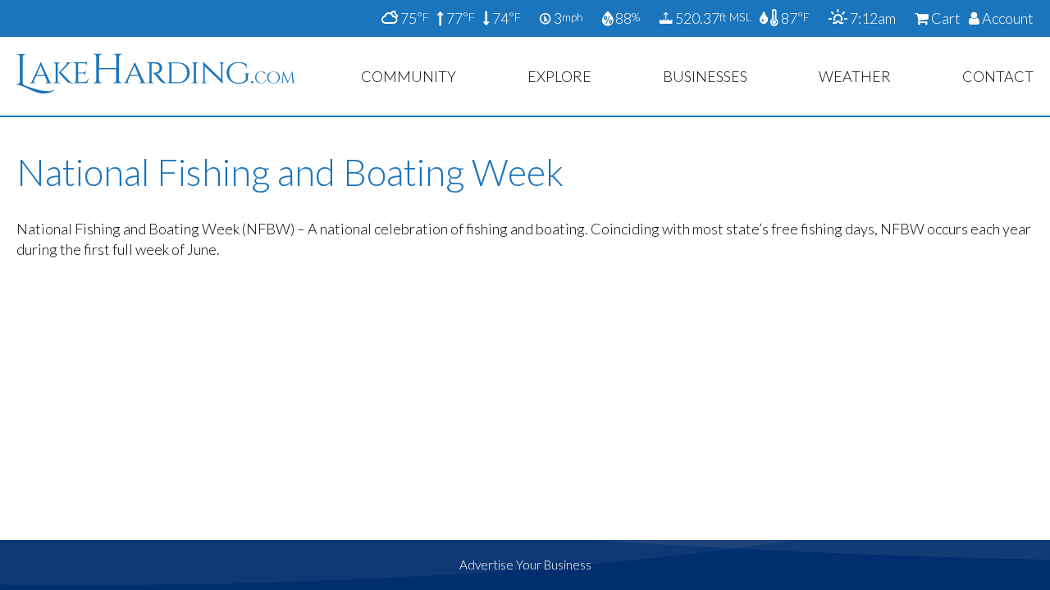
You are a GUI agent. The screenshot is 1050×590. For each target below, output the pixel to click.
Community (408, 76)
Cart (945, 18)
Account (1006, 18)
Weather (855, 76)
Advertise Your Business (525, 564)
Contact (998, 76)
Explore (559, 76)
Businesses (705, 76)
